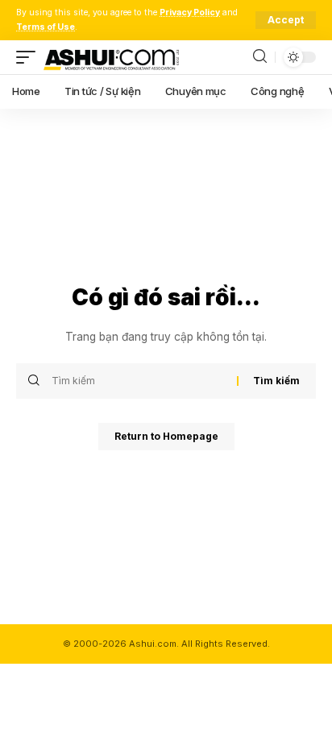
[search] (260, 56)
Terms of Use (45, 27)
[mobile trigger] (30, 57)
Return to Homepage (166, 436)
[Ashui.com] (111, 57)
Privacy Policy (190, 12)
